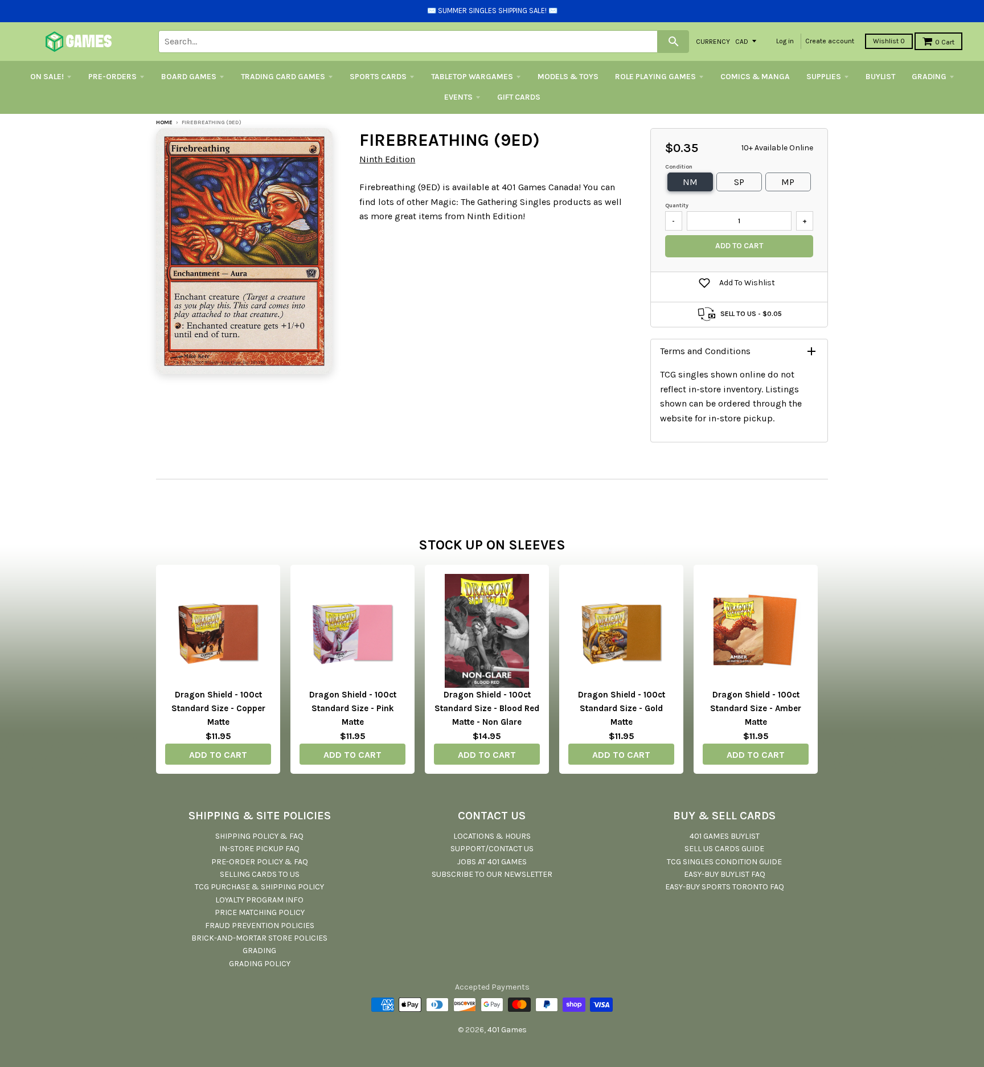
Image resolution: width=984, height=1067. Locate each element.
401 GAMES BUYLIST (725, 836)
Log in (785, 41)
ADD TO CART (218, 754)
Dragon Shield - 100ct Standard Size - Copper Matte (218, 708)
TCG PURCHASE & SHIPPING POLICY (259, 887)
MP (787, 182)
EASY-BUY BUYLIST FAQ (724, 874)
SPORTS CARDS (378, 76)
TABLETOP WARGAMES (472, 76)
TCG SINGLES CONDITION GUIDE (724, 862)
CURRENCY (713, 41)
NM (690, 182)
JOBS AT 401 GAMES (492, 862)
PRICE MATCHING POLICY (260, 912)
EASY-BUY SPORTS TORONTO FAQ (724, 887)
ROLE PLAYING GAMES (655, 76)
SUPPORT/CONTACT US (492, 848)
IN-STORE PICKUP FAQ (259, 848)
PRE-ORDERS (112, 76)
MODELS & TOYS (568, 76)
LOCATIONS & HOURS (492, 836)
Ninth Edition (387, 159)
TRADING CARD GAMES (283, 76)
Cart (944, 42)
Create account (829, 41)
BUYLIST (880, 76)
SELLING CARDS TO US (260, 874)
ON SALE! (47, 76)
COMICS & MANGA (755, 76)
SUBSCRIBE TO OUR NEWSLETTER (492, 874)
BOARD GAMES (188, 76)
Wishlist (889, 41)
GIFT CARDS (518, 97)
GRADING (929, 76)
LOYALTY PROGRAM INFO (259, 900)
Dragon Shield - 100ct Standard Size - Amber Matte (755, 708)
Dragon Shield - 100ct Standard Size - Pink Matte (352, 708)
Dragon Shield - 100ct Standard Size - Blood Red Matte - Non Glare (486, 708)
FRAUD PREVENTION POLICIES (259, 925)
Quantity (676, 205)
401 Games (507, 1030)
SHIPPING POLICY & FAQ (259, 836)
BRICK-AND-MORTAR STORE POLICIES (259, 938)
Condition (678, 166)
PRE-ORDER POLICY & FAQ (259, 862)
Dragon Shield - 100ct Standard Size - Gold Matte (621, 708)
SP (739, 182)
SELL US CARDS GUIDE (724, 848)
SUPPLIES (823, 76)
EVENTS (458, 97)
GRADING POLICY (259, 963)
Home (164, 122)
